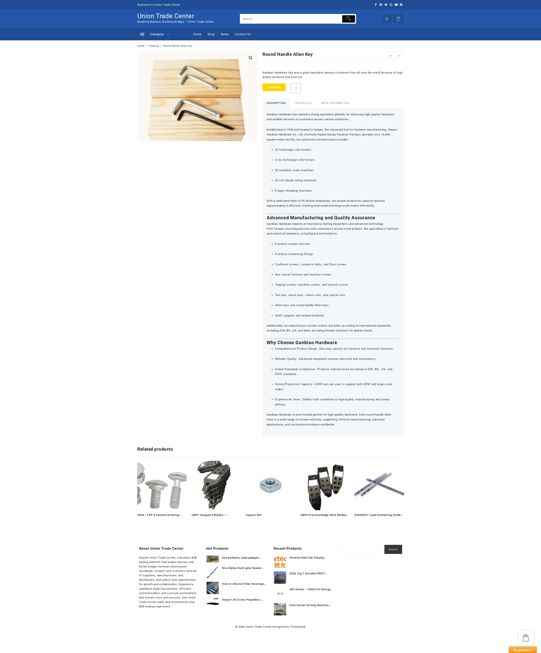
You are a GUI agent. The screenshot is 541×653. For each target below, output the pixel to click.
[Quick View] (149, 522)
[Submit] (348, 19)
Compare (296, 88)
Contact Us (274, 87)
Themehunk (298, 626)
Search (393, 549)
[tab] (276, 103)
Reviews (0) (303, 103)
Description (276, 103)
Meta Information (335, 103)
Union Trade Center (165, 16)
